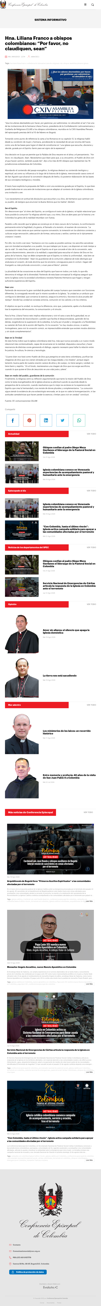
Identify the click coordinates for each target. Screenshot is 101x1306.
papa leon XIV (23, 984)
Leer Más (89, 901)
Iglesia (86, 63)
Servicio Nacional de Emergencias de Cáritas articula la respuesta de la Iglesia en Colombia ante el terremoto (69, 586)
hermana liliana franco (18, 63)
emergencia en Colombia (16, 1160)
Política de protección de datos (30, 1272)
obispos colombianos (79, 1158)
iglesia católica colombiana (59, 901)
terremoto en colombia (39, 901)
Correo (42, 1302)
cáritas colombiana (45, 1158)
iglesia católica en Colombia (21, 982)
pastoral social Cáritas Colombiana (63, 1070)
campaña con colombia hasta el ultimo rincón (28, 1156)
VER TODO (91, 434)
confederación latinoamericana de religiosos (43, 63)
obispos (66, 63)
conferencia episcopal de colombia (63, 899)
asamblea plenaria (76, 63)
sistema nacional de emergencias (37, 1070)
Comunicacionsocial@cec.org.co (26, 1251)
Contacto (17, 1245)
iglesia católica (16, 899)
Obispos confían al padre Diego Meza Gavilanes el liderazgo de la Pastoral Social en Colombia (69, 450)
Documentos (50, 1302)
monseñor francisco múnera (37, 1160)
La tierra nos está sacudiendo (60, 676)
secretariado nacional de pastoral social (53, 1068)
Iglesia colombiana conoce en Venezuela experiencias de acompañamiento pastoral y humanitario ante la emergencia (68, 472)
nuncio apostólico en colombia (44, 982)
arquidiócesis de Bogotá (79, 901)
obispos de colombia (85, 1070)
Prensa (59, 1302)
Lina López (11, 1072)
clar (61, 63)
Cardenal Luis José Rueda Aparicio (36, 899)
